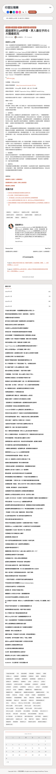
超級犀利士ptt (16, 212)
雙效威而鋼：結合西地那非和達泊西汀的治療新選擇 (18, 473)
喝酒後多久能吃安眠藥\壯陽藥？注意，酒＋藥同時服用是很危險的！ (22, 381)
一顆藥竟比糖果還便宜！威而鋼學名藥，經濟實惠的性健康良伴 (21, 448)
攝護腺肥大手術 (9, 692)
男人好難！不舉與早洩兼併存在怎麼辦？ (18, 195)
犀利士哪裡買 (35, 711)
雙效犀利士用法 (9, 724)
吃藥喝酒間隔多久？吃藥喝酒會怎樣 (14, 392)
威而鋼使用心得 (9, 678)
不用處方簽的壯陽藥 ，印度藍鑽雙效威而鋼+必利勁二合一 (20, 310)
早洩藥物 (33, 694)
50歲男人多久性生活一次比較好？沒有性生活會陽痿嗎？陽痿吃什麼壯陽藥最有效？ (26, 498)
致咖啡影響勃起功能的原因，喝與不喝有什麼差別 (18, 609)
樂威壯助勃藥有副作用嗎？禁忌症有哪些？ (16, 576)
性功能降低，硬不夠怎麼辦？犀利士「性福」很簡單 (18, 637)
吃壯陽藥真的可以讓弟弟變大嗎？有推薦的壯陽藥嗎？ (19, 627)
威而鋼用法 (23, 681)
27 (26, 755)
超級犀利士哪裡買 (28, 214)
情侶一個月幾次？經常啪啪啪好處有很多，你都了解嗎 (19, 572)
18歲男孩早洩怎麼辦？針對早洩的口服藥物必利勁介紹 (19, 423)
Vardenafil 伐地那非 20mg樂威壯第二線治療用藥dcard (19, 409)
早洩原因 (8, 694)
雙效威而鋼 (15, 721)
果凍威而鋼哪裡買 (18, 697)
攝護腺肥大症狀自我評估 (29, 692)
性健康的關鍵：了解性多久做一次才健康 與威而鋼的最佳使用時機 (22, 480)
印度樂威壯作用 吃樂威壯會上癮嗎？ (14, 533)
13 (25, 748)
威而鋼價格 (17, 678)
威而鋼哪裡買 (32, 678)
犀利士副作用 (18, 711)
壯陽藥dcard (8, 676)
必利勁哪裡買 (27, 684)
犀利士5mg (13, 703)
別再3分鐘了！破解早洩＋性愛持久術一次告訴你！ (18, 420)
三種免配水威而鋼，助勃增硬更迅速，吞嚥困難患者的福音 (20, 466)
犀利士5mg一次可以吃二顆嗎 (24, 703)
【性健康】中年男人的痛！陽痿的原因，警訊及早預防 (19, 512)
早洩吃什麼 (14, 694)
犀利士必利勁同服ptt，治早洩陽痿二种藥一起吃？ (18, 349)
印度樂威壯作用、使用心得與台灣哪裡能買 (16, 558)
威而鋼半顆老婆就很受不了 (12, 547)
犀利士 (20, 27)
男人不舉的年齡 (9, 716)
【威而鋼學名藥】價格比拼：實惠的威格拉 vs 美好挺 (18, 395)
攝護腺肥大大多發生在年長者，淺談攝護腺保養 (17, 593)
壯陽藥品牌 (16, 676)
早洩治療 (27, 694)
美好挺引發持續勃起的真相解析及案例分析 (19, 192)
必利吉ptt (38, 686)
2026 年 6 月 (8, 301)
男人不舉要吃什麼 (18, 716)
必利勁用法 (15, 686)
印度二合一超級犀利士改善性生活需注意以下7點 (17, 459)
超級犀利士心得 (38, 214)
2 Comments (29, 37)
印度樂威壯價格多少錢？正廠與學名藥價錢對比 (17, 544)
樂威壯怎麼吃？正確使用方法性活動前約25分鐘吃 (18, 399)
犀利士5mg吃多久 (37, 705)
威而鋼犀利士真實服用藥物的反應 (14, 645)
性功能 (14, 689)
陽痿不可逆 (31, 719)
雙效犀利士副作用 (32, 721)
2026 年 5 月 (8, 306)
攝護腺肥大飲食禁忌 (40, 692)
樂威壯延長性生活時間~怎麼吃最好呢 (14, 324)
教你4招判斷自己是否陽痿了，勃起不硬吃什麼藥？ (18, 370)
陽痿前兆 (17, 217)
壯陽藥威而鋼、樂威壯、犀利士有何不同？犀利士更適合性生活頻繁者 (23, 484)
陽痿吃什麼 (44, 719)
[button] (32, 12)
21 (32, 751)
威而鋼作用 (43, 676)
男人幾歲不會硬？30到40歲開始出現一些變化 (17, 367)
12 (19, 748)
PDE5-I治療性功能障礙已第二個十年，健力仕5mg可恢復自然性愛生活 (26, 200)
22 (39, 751)
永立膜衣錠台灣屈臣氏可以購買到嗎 (14, 659)
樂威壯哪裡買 (9, 700)
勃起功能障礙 (23, 673)
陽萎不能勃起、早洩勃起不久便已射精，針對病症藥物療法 (20, 634)
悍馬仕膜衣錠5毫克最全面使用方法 (14, 519)
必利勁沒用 (8, 686)
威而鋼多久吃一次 (41, 678)
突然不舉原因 (38, 716)
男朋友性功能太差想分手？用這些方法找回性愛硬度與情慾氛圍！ (22, 413)
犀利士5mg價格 (9, 705)
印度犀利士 (38, 673)
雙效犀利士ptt (24, 217)
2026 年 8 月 (8, 291)
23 (45, 751)
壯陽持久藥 (14, 27)
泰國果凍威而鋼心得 (40, 700)
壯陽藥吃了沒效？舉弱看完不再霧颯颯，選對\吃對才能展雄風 (21, 339)
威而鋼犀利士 (16, 681)
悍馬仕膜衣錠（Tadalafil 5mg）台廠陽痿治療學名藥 (18, 501)
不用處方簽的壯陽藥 (10, 673)
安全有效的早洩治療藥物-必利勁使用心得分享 (17, 597)
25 (13, 755)
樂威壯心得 (16, 700)
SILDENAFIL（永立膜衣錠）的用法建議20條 (16, 662)
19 (19, 751)
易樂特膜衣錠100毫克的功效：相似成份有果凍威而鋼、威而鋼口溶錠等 (23, 441)
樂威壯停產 (31, 697)
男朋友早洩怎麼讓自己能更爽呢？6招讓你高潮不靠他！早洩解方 (21, 523)
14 (32, 748)
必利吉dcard (30, 686)
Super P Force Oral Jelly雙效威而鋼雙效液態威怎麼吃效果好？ (21, 346)
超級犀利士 (9, 212)
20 (26, 751)
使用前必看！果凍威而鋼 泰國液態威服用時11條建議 (18, 331)
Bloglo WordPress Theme (41, 771)
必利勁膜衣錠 (23, 686)
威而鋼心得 (8, 681)
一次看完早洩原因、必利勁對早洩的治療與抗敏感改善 (19, 579)
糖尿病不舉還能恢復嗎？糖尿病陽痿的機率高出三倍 (18, 360)
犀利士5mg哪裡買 (9, 708)
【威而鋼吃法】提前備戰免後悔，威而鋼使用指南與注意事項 (21, 402)
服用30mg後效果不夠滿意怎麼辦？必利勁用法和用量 (19, 641)
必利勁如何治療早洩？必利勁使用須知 (15, 586)
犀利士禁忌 (41, 713)
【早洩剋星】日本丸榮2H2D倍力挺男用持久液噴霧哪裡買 (23, 197)
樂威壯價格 (38, 697)
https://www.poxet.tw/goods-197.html (26, 85)
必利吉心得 (8, 689)
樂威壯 (25, 697)
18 (13, 751)
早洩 (48, 692)
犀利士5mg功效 (28, 705)
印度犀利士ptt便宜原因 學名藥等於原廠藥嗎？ (17, 328)
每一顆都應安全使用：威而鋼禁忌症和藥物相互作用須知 (19, 388)
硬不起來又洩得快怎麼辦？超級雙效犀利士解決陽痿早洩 (19, 321)
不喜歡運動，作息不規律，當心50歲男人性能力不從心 (19, 374)
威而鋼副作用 (24, 678)
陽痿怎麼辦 (33, 27)
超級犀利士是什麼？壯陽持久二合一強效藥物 (16, 469)
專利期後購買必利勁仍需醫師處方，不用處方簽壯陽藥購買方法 (21, 476)
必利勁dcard (36, 681)
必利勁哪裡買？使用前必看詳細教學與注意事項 (17, 406)
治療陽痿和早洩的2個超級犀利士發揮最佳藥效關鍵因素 (19, 491)
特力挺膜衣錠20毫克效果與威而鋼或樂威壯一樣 (17, 445)
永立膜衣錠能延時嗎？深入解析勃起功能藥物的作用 (18, 515)
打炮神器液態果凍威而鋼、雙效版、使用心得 (16, 455)
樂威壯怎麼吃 (23, 700)
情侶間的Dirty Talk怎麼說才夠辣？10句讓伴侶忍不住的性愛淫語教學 (22, 526)
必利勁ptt (43, 681)
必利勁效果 (43, 684)
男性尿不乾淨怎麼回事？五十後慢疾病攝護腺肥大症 (18, 606)
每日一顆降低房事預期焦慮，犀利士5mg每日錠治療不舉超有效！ (22, 431)
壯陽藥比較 (31, 676)
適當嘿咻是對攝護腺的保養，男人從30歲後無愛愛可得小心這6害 (22, 568)
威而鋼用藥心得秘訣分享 (11, 537)
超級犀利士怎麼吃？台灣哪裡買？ (14, 179)
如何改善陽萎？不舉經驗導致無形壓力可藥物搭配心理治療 (20, 335)
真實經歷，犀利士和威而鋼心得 (13, 630)
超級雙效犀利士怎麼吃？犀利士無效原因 (16, 182)
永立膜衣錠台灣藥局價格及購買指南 (14, 648)
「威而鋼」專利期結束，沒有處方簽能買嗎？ (16, 487)
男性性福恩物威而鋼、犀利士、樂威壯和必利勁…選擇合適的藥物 (22, 416)
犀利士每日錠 (23, 713)
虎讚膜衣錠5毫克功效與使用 (12, 317)
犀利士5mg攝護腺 (19, 708)
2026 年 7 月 (8, 296)
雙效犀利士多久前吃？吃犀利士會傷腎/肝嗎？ (17, 655)
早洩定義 (21, 694)
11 (12, 748)
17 (6, 751)
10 (6, 748)
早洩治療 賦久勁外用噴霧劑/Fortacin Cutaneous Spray (19, 583)
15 (38, 748)
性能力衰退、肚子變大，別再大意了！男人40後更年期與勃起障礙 (22, 384)
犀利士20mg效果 (9, 711)
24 (6, 755)
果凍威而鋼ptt (9, 697)
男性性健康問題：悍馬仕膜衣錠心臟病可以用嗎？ (18, 438)
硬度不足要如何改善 (29, 716)
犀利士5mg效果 (29, 708)
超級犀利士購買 (10, 217)
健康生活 (8, 27)
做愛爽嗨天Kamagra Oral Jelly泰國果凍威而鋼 (17, 452)
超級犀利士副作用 (10, 214)
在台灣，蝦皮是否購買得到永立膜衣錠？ (15, 652)
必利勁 (29, 681)
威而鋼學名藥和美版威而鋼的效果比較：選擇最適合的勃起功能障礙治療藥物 (25, 505)
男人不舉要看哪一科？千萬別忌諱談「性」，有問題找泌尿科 (20, 363)
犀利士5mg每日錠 (38, 708)
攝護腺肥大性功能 (37, 689)
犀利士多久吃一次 (43, 711)
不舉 (18, 673)
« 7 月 (7, 762)
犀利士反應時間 (27, 711)
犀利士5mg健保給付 (37, 703)
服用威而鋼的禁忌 (41, 694)
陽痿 (25, 719)
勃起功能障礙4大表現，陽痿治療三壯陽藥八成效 (17, 342)
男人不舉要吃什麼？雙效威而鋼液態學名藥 (16, 613)
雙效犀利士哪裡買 (10, 185)
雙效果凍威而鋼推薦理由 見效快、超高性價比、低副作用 (19, 314)
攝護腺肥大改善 (18, 692)
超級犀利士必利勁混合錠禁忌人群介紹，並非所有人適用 (19, 494)
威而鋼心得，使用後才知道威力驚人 (14, 590)
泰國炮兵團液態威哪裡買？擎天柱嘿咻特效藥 (16, 462)
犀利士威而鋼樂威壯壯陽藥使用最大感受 (15, 623)
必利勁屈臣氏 (35, 684)
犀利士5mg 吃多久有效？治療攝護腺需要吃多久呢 (18, 616)
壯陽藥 (44, 673)
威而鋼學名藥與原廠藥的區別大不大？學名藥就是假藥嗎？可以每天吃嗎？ (24, 508)
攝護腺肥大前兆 (29, 689)
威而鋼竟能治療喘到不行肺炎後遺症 (14, 554)
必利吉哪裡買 (45, 686)
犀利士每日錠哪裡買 (32, 713)
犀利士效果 (15, 713)
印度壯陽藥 (12, 7)
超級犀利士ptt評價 (25, 212)
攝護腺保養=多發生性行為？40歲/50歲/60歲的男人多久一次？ (21, 551)
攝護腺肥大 (21, 689)
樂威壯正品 (31, 700)
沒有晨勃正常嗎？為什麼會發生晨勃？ (15, 356)
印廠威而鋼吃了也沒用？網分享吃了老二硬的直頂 (18, 530)
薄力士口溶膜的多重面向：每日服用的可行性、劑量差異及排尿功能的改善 (24, 434)
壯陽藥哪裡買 (23, 676)
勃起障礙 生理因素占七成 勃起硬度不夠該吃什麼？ (18, 377)
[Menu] (50, 7)
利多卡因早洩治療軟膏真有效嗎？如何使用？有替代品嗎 (19, 540)
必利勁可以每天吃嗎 (18, 684)
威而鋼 (37, 676)
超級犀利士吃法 (19, 214)
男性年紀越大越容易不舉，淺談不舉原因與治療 (17, 565)
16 (45, 748)
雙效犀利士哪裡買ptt (42, 721)
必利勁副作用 (9, 684)
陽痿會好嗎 (8, 721)
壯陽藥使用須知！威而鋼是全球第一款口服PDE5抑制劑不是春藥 (21, 353)
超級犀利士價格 (35, 212)
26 (19, 755)
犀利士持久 (8, 713)
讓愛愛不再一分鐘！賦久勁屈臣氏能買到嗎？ (16, 427)
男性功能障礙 (26, 27)
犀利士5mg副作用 (18, 705)
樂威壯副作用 (46, 697)
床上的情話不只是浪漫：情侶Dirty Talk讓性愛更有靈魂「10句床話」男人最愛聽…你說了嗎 (28, 601)
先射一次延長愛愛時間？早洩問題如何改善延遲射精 (18, 620)
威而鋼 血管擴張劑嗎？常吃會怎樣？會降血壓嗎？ (18, 561)
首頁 (7, 18)
